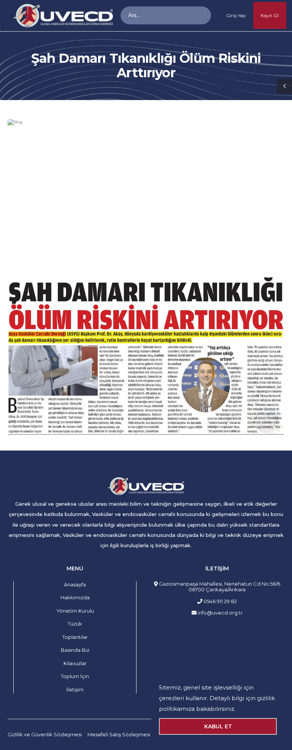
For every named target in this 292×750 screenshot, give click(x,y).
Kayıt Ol (270, 15)
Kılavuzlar (75, 663)
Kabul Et (218, 726)
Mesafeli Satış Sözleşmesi (118, 734)
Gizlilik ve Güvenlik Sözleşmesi (45, 734)
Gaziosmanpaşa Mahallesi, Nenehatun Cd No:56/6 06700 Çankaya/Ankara (219, 587)
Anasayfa (75, 584)
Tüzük (75, 624)
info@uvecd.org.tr (220, 613)
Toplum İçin (75, 676)
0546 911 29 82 (219, 601)
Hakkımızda (75, 597)
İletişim (75, 689)
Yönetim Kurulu (75, 611)
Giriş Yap (236, 15)
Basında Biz (75, 650)
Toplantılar (75, 637)
